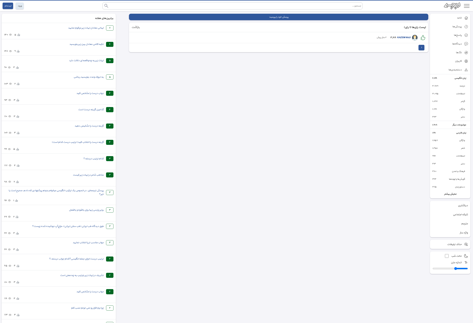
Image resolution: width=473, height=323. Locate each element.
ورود (20, 6)
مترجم (464, 224)
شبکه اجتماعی (460, 215)
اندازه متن (456, 262)
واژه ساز (464, 233)
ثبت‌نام (7, 6)
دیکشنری (463, 205)
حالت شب (456, 256)
